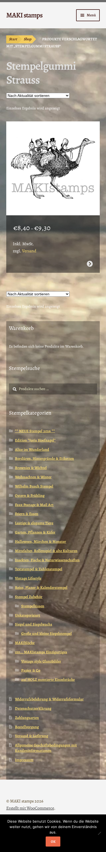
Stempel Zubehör (28, 596)
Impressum (24, 759)
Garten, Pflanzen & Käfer (35, 532)
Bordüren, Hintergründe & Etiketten (44, 458)
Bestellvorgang (27, 727)
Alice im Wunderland (32, 449)
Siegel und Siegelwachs (33, 624)
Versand (29, 251)
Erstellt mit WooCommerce (30, 808)
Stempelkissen (32, 606)
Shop (27, 39)
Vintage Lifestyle (28, 578)
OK (53, 841)
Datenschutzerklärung (33, 708)
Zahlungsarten (27, 717)
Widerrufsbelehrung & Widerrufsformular (49, 699)
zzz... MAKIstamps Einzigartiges (41, 652)
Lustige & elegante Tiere (34, 523)
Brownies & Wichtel (31, 467)
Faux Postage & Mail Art (34, 504)
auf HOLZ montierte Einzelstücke (48, 679)
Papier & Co (30, 670)
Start (13, 39)
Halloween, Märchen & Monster (40, 541)
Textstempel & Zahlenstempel (38, 569)
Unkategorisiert (27, 615)
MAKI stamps (24, 15)
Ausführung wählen (90, 264)
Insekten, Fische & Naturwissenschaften (47, 560)
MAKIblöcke (25, 642)
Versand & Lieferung (31, 735)
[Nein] (99, 833)
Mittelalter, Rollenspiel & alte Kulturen (46, 550)
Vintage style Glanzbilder (41, 661)
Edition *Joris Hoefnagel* (35, 440)
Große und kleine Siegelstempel (46, 633)
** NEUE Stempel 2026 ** (35, 431)
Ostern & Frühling (30, 495)
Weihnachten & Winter (33, 477)
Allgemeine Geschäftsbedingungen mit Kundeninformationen (46, 748)
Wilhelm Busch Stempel (34, 486)
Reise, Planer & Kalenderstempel (41, 587)
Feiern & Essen (26, 513)
